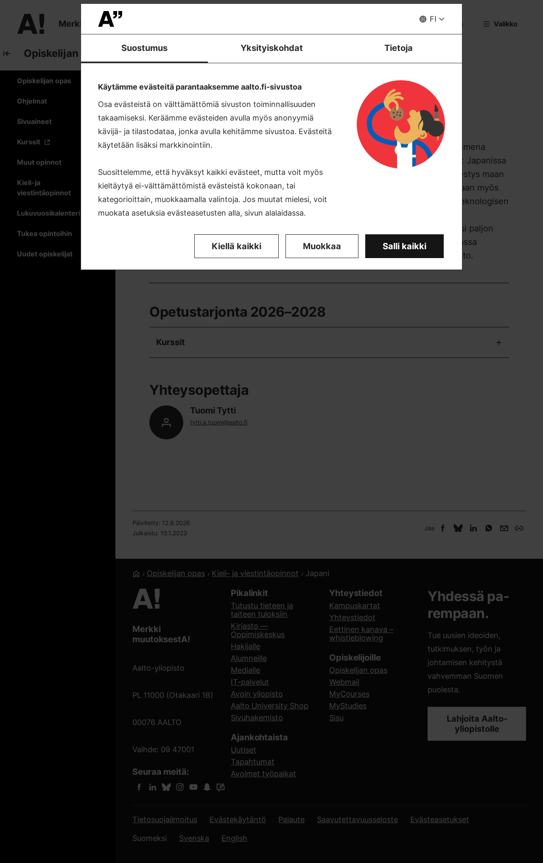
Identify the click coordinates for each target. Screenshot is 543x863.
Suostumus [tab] (144, 48)
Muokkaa (322, 246)
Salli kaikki (404, 246)
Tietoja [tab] (398, 48)
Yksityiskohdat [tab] (272, 48)
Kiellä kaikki (236, 246)
